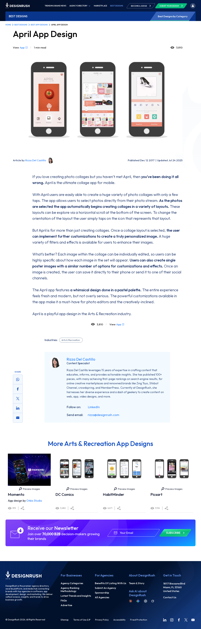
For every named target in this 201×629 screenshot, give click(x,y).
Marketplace (100, 6)
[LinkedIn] (164, 619)
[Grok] (152, 601)
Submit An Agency (105, 587)
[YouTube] (193, 619)
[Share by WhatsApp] (17, 379)
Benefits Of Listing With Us (110, 583)
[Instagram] (171, 619)
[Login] (193, 5)
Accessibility (119, 619)
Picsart (156, 494)
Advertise (66, 605)
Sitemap (65, 619)
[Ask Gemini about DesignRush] (138, 601)
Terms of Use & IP (81, 619)
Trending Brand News (55, 6)
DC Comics (64, 494)
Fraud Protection (138, 619)
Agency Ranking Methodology (70, 589)
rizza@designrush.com (103, 415)
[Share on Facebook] (17, 389)
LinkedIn (94, 407)
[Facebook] (178, 619)
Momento (16, 494)
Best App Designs (39, 25)
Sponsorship (102, 592)
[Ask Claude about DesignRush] (130, 601)
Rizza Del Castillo (35, 160)
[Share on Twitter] (17, 398)
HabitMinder (113, 494)
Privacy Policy (102, 619)
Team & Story (136, 583)
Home (8, 25)
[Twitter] (185, 619)
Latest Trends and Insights (76, 595)
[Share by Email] (17, 417)
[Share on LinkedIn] (17, 408)
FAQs (64, 600)
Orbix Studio (34, 500)
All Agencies (102, 597)
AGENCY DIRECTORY (78, 6)
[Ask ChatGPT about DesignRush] (145, 601)
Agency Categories (72, 583)
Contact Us (169, 597)
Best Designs (116, 6)
